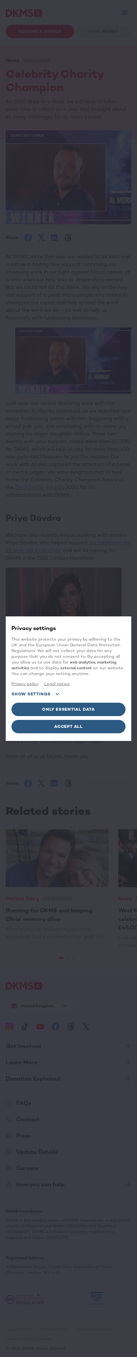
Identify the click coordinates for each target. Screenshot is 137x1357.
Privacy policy (25, 683)
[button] (68, 709)
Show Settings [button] (31, 694)
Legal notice (57, 683)
